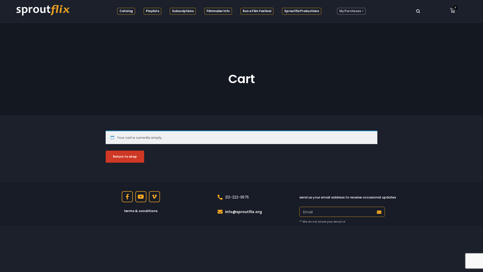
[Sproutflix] (42, 9)
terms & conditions (140, 211)
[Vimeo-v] (154, 196)
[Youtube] (140, 196)
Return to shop (125, 156)
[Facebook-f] (127, 196)
